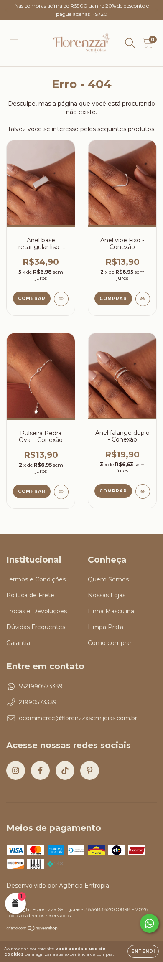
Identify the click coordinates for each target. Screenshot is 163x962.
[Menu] (14, 43)
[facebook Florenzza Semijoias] (40, 770)
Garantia (18, 643)
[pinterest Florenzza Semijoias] (89, 770)
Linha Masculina (111, 611)
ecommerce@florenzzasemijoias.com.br (78, 718)
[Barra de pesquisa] (130, 43)
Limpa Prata (105, 627)
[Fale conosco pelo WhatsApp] (149, 923)
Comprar (32, 298)
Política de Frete (30, 595)
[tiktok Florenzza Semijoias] (65, 770)
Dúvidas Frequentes (35, 627)
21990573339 (38, 702)
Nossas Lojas (106, 595)
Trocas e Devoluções (36, 611)
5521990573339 (41, 686)
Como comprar (110, 643)
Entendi (143, 951)
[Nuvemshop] (32, 929)
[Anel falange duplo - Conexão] (142, 491)
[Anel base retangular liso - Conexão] (61, 299)
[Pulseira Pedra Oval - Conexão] (61, 492)
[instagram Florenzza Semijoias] (15, 770)
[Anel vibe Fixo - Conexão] (142, 299)
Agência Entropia (84, 885)
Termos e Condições (36, 579)
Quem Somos (108, 579)
